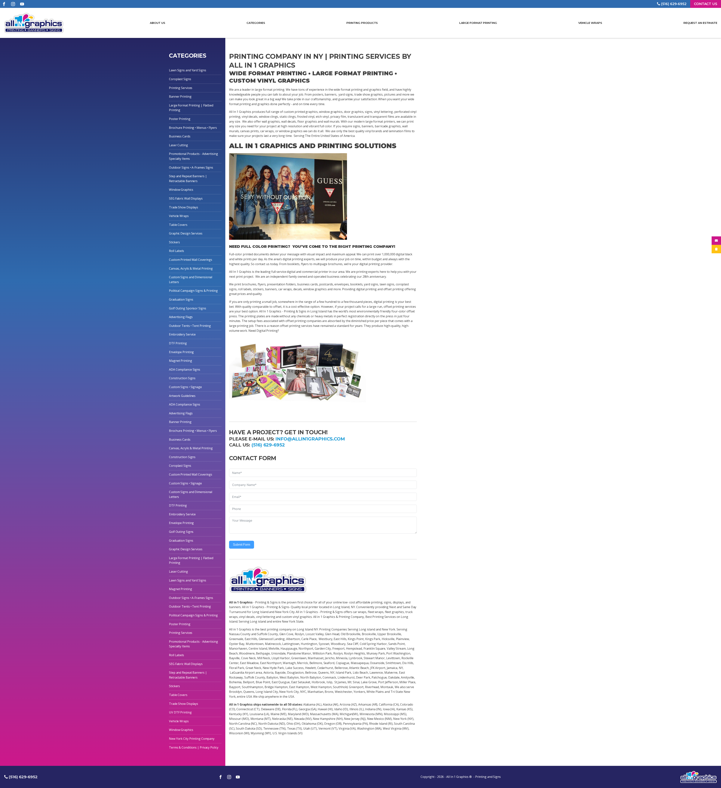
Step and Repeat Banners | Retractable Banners (188, 178)
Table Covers (178, 225)
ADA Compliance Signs (184, 369)
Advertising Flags (181, 317)
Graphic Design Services (185, 233)
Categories (256, 23)
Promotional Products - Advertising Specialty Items (193, 156)
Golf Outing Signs (181, 532)
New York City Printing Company (191, 739)
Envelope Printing (181, 352)
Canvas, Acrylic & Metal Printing (191, 268)
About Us (157, 23)
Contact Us (705, 4)
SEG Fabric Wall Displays (186, 198)
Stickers (174, 242)
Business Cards (179, 136)
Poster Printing (179, 119)
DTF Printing (178, 343)
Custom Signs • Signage (185, 387)
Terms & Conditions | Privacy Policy (193, 747)
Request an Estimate (700, 23)
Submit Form (241, 544)
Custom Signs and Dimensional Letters (190, 279)
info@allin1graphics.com (310, 439)
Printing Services (180, 88)
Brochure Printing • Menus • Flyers (193, 128)
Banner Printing (180, 96)
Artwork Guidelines (182, 396)
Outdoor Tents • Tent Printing (190, 326)
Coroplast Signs (180, 79)
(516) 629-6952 (268, 445)
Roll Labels (176, 251)
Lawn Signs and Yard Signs (187, 70)
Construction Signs (182, 378)
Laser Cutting (178, 145)
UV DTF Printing (180, 712)
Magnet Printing (180, 361)
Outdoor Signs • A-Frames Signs (191, 167)
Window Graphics (181, 190)
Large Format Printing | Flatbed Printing (191, 107)
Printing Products (362, 23)
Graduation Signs (181, 299)
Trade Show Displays (183, 207)
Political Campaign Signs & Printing (193, 291)
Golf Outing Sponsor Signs (187, 308)
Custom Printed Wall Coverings (190, 260)
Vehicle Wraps (590, 23)
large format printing (478, 23)
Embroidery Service (182, 334)
